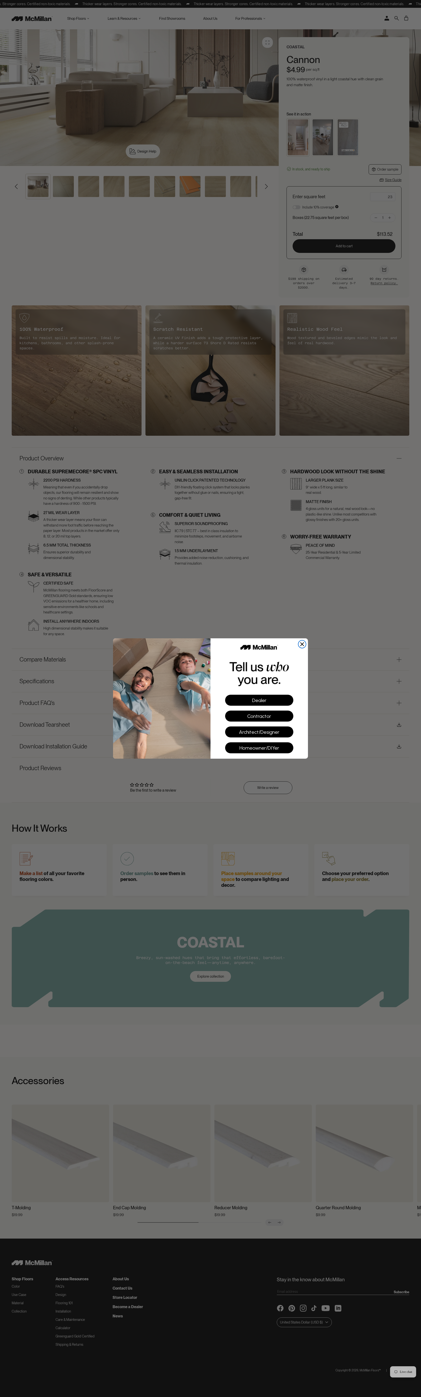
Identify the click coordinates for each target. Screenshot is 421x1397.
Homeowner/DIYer (259, 748)
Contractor (259, 716)
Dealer (259, 700)
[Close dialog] (302, 644)
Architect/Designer (259, 732)
